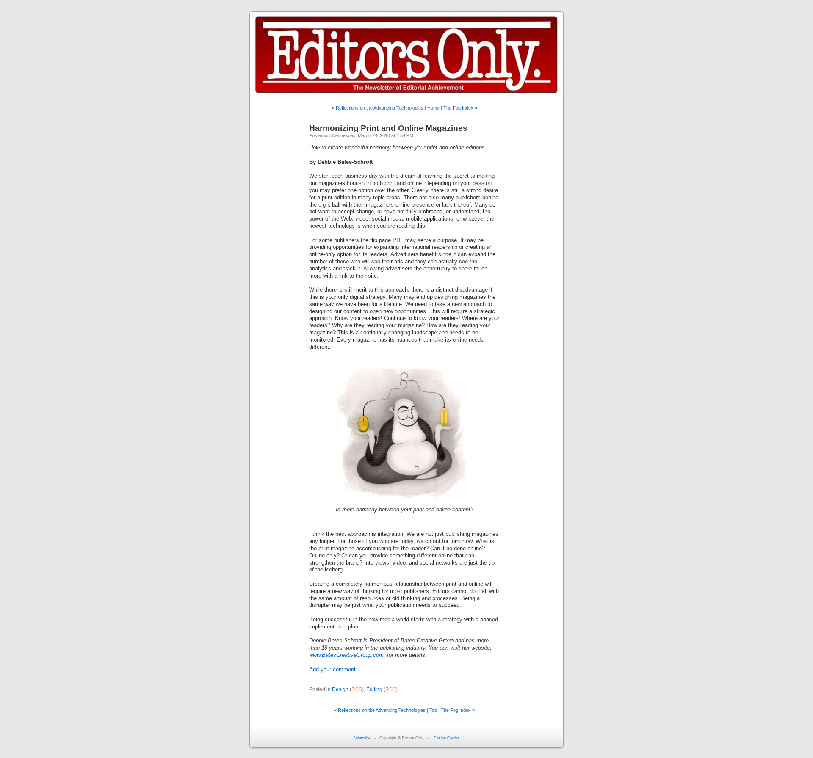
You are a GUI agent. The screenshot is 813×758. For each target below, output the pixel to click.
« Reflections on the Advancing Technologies (377, 107)
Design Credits (447, 738)
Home (433, 107)
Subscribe (362, 738)
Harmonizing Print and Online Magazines (388, 128)
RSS (356, 689)
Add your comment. (333, 670)
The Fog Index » (460, 107)
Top (433, 710)
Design (340, 689)
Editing (374, 689)
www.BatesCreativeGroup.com (346, 655)
